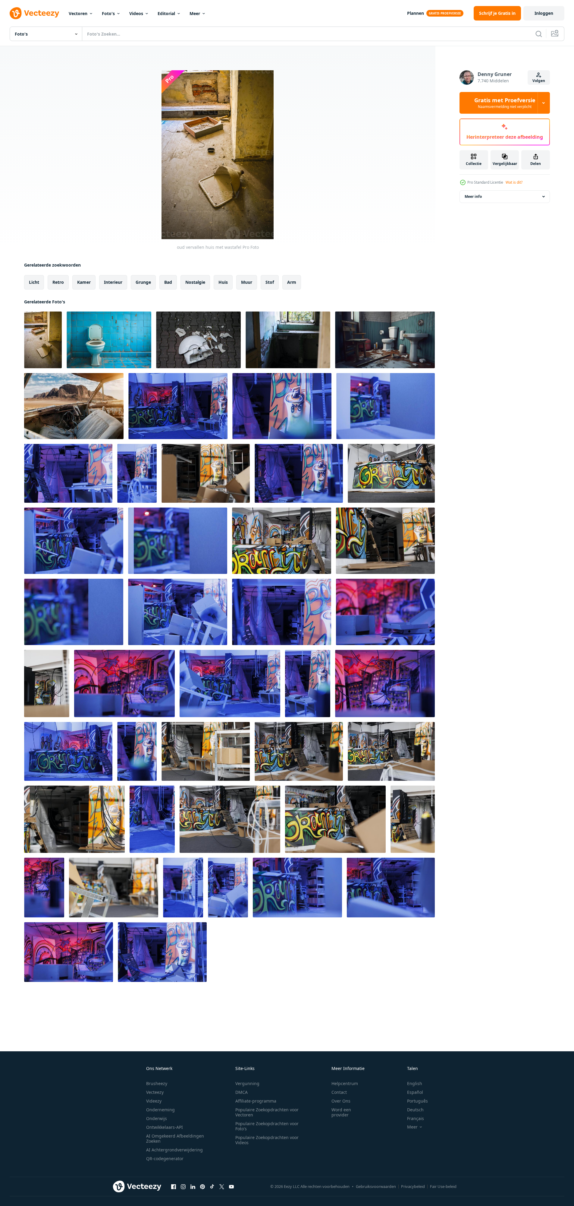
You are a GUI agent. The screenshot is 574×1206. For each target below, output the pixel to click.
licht (34, 282)
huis (223, 282)
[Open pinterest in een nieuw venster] (202, 1186)
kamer (84, 282)
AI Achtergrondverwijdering (174, 1150)
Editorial (166, 13)
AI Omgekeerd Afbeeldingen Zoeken (175, 1138)
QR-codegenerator (164, 1158)
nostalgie (195, 282)
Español (415, 1092)
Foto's (108, 13)
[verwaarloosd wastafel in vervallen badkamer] (288, 340)
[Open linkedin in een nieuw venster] (192, 1186)
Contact (339, 1092)
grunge (143, 282)
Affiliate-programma (255, 1101)
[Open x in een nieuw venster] (221, 1186)
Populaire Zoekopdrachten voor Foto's (267, 1126)
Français (415, 1118)
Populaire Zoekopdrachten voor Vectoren (267, 1112)
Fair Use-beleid (443, 1186)
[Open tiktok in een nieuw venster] (212, 1186)
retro (58, 282)
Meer (195, 13)
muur (246, 282)
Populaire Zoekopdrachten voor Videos (267, 1140)
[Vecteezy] (34, 13)
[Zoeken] (538, 33)
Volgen (538, 80)
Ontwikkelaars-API (164, 1127)
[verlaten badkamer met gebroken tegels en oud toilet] (109, 340)
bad (168, 282)
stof (269, 282)
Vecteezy (155, 1092)
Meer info (473, 196)
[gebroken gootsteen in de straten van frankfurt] (198, 340)
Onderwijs (156, 1118)
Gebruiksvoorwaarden (376, 1186)
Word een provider (341, 1112)
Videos (136, 13)
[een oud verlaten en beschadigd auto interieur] (74, 406)
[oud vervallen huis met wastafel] (43, 340)
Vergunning (247, 1083)
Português (417, 1101)
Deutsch (415, 1110)
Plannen (415, 13)
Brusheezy (156, 1083)
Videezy (154, 1101)
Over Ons (340, 1101)
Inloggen (544, 13)
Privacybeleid (413, 1186)
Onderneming (160, 1110)
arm (291, 282)
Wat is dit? (514, 182)
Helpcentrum (344, 1083)
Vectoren (78, 13)
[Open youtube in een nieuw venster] (231, 1186)
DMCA (241, 1092)
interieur (113, 282)
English (414, 1083)
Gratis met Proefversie (504, 103)
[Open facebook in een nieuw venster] (173, 1186)
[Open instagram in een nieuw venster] (183, 1186)
